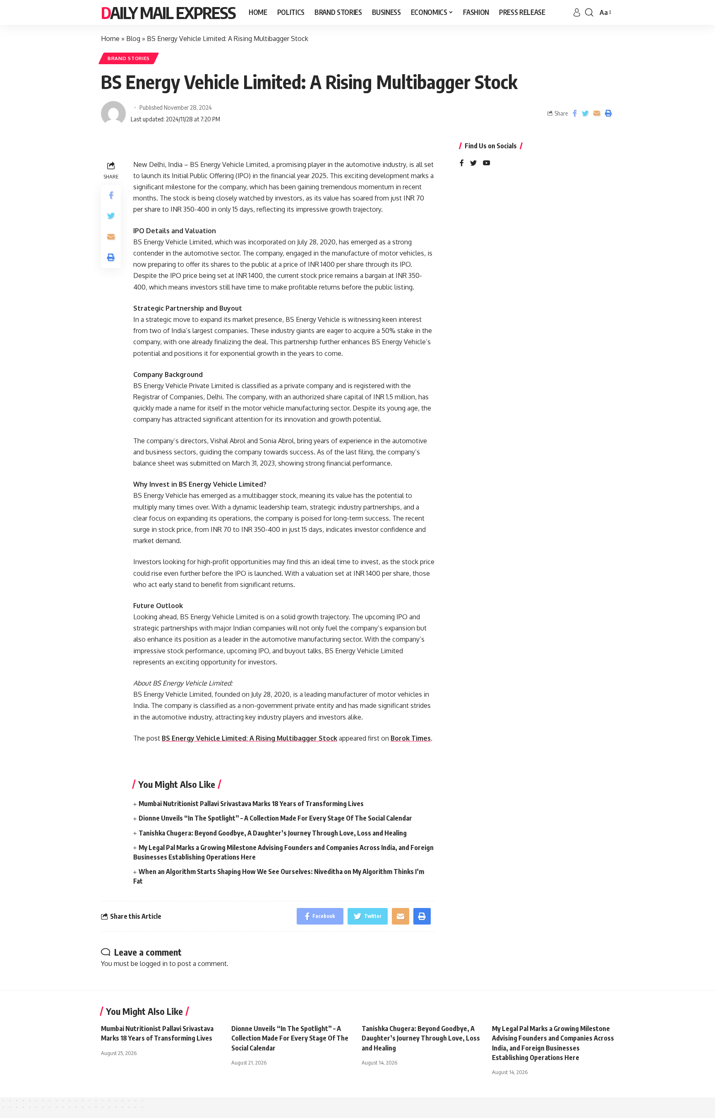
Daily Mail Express (168, 12)
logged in (154, 963)
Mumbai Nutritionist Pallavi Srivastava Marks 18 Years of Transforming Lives (251, 803)
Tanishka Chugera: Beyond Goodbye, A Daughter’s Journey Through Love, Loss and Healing (273, 833)
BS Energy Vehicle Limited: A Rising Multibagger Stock (249, 738)
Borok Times (411, 738)
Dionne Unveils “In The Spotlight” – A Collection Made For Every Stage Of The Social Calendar (275, 818)
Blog (133, 38)
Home (110, 38)
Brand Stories (129, 58)
